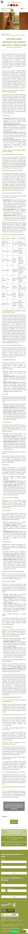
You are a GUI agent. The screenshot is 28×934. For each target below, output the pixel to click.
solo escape (16, 80)
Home (2, 33)
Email (2, 864)
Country (2, 888)
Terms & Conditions (5, 925)
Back (14, 822)
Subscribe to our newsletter (14, 832)
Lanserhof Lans (14, 426)
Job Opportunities (19, 924)
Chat (16, 931)
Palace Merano (18, 514)
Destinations (3, 918)
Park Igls (17, 398)
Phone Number (10, 888)
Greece (3, 619)
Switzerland (15, 574)
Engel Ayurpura (12, 546)
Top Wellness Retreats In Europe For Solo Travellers (13, 35)
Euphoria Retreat (11, 632)
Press (17, 918)
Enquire (2, 921)
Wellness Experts (4, 920)
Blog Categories (13, 844)
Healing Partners (13, 920)
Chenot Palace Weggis (7, 587)
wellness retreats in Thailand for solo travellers (14, 220)
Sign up (14, 873)
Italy (12, 500)
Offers (9, 918)
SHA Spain (13, 470)
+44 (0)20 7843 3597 (7, 8)
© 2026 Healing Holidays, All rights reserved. (10, 928)
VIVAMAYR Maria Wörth (17, 364)
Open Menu (2, 2)
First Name (3, 859)
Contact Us (3, 924)
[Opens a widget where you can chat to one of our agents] (23, 931)
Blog (7, 33)
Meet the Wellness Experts (14, 838)
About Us (20, 920)
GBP (24, 8)
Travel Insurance (14, 925)
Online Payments (10, 924)
